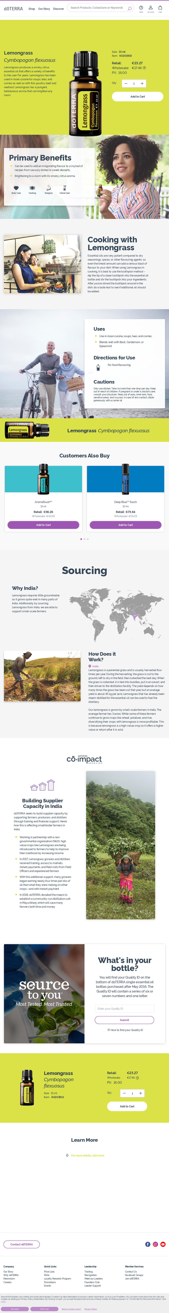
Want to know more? (71, 1309)
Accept (15, 1309)
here (3, 1301)
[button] (81, 539)
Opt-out (44, 1309)
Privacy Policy (90, 1309)
